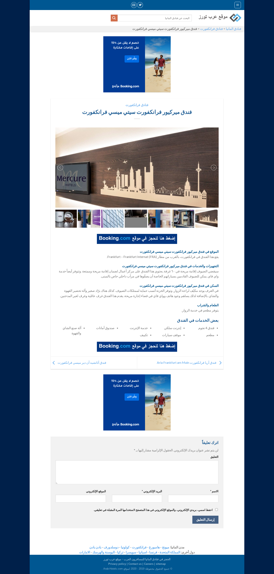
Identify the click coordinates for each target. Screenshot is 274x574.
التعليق (214, 456)
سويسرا (131, 552)
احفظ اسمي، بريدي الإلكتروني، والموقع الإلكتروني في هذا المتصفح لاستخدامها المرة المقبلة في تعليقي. (153, 509)
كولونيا (125, 547)
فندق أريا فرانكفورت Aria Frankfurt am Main (187, 362)
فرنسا (153, 552)
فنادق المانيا (233, 28)
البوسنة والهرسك (103, 552)
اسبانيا (143, 552)
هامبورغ (154, 547)
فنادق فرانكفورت (211, 28)
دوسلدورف (111, 547)
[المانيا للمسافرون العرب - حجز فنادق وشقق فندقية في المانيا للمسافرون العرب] (219, 18)
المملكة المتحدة (170, 552)
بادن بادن (95, 547)
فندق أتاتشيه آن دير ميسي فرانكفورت (81, 362)
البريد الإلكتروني (152, 491)
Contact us (135, 563)
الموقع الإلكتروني (96, 491)
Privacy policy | (118, 563)
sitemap (161, 563)
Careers (148, 563)
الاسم (214, 491)
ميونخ (165, 547)
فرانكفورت (139, 547)
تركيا (120, 552)
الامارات (84, 552)
